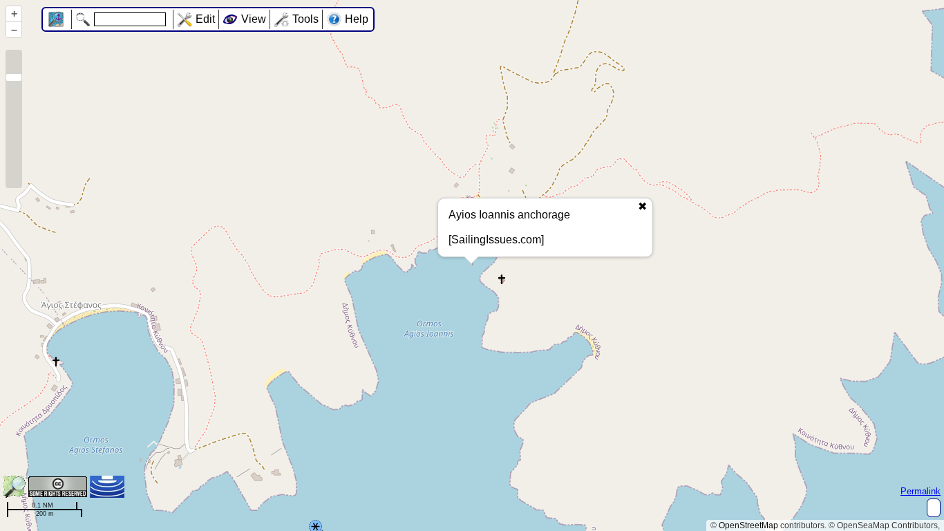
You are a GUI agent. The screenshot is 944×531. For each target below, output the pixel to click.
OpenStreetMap (748, 525)
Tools (305, 19)
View (253, 19)
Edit (205, 19)
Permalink (920, 491)
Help (356, 19)
